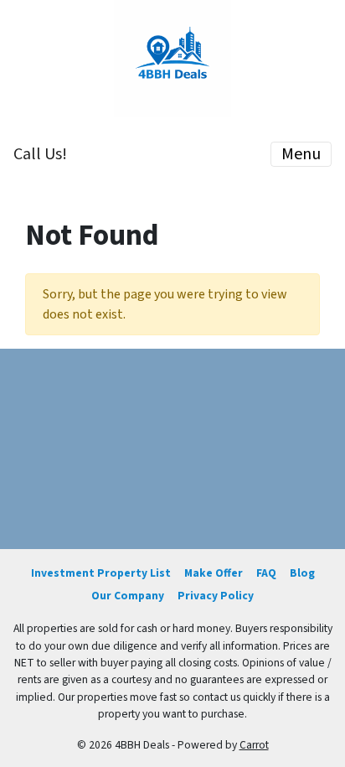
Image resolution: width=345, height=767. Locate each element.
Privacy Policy (216, 596)
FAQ (266, 573)
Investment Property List (101, 573)
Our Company (127, 596)
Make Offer (213, 573)
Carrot (254, 745)
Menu (301, 154)
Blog (302, 573)
